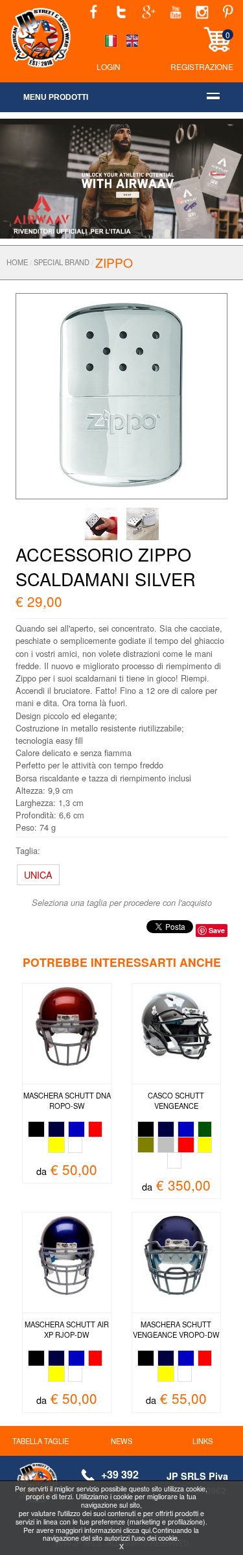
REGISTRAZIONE (201, 66)
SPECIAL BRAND (61, 262)
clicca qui (136, 1530)
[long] (122, 394)
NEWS (121, 1441)
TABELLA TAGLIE (40, 1441)
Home (17, 262)
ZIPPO (114, 262)
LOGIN (109, 66)
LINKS (202, 1441)
